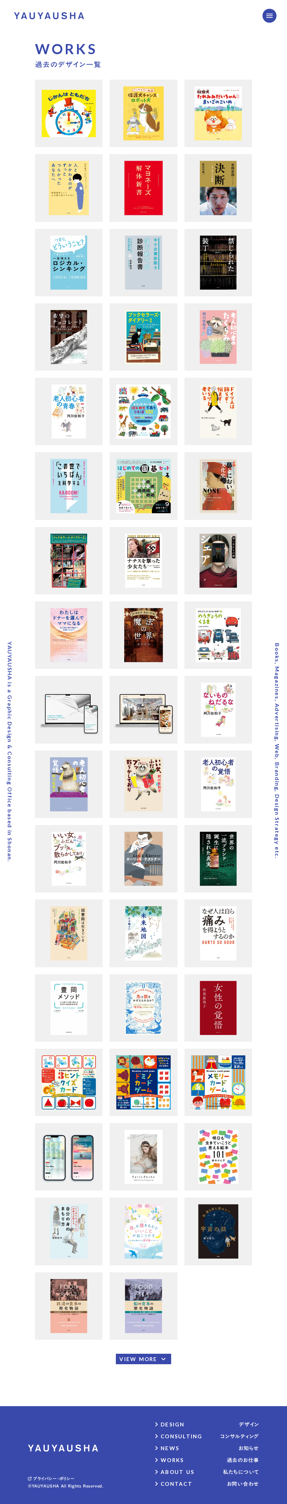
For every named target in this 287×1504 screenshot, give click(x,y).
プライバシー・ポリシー (54, 1478)
